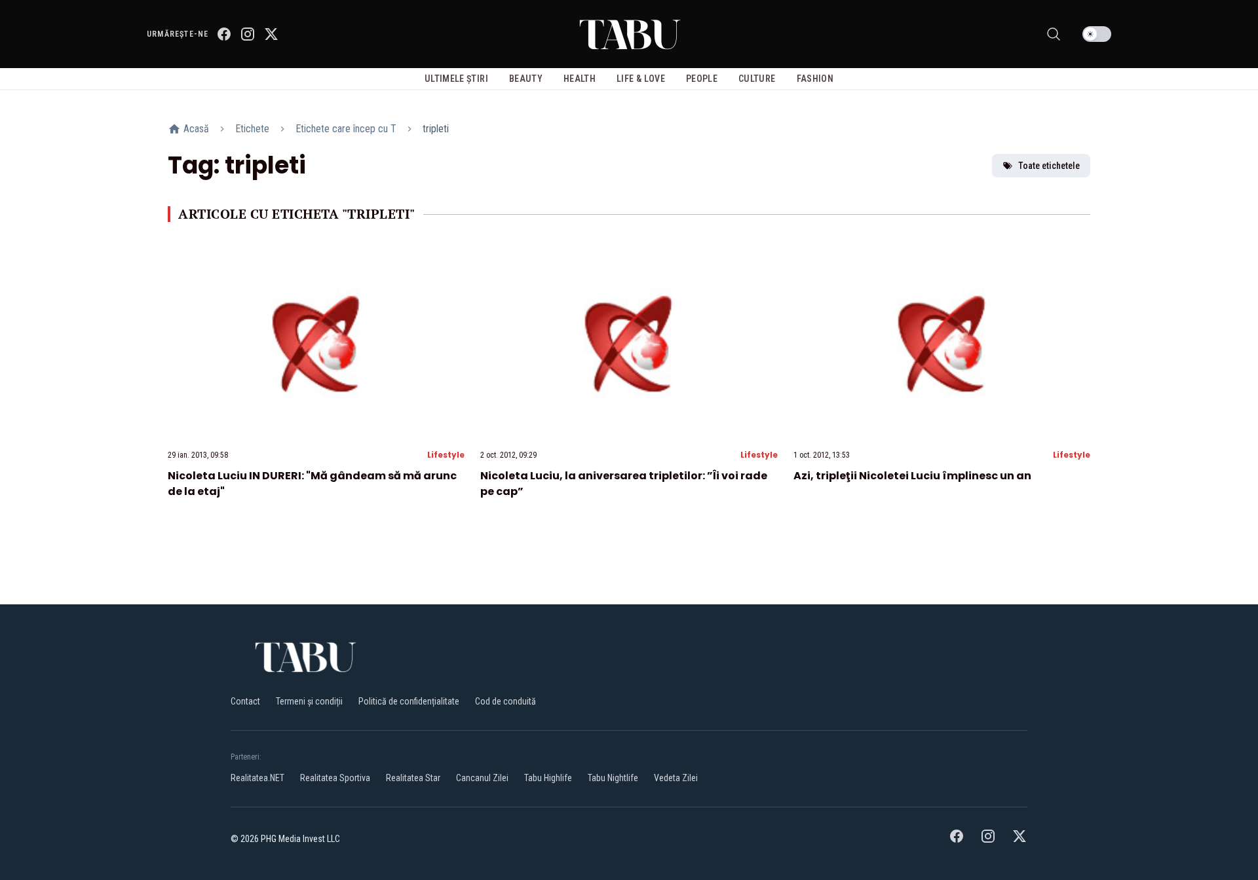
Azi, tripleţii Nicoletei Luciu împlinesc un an (912, 475)
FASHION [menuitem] (815, 78)
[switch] (1096, 34)
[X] (271, 34)
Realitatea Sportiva (335, 778)
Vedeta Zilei (676, 778)
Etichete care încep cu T (345, 128)
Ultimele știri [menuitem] (456, 78)
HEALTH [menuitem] (579, 78)
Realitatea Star (413, 778)
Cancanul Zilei (482, 778)
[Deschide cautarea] (1053, 34)
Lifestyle (446, 454)
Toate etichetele (1049, 165)
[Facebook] (224, 34)
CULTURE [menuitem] (756, 78)
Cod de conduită (505, 701)
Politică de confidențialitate (408, 701)
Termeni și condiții (309, 701)
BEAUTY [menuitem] (526, 78)
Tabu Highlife (548, 778)
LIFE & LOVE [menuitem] (641, 78)
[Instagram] (248, 34)
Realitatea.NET (257, 778)
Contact (245, 701)
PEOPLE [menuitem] (701, 78)
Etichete (252, 128)
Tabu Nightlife (613, 778)
